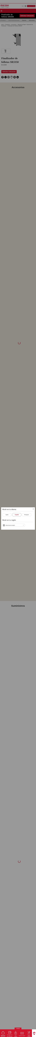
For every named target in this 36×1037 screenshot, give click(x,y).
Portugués (26, 514)
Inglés (7, 514)
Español (17, 514)
